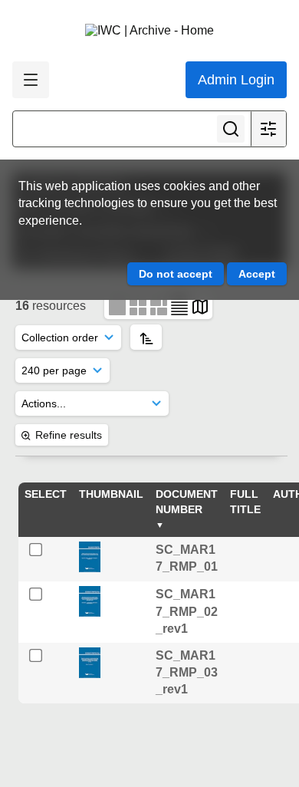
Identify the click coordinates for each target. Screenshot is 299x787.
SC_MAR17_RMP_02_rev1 (187, 611)
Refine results (68, 435)
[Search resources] (231, 129)
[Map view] (200, 305)
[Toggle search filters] (268, 129)
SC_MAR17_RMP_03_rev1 (187, 672)
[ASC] (146, 337)
